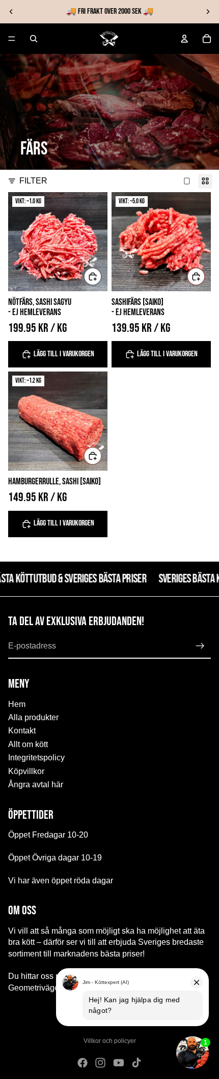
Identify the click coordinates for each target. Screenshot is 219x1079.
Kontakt (22, 730)
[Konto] (184, 38)
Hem (16, 703)
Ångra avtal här (35, 784)
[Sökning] (33, 38)
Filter (33, 180)
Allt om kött (28, 744)
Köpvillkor (26, 770)
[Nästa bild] (208, 12)
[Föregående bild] (11, 12)
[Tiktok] (136, 1063)
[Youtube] (119, 1063)
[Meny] (11, 38)
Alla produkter (33, 717)
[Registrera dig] (200, 646)
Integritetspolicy (36, 757)
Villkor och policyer (110, 1040)
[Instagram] (100, 1063)
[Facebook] (82, 1063)
